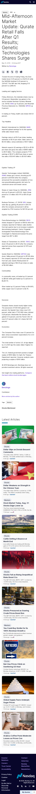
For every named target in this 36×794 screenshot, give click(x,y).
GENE (4, 175)
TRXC (28, 242)
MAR (28, 127)
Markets (5, 12)
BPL (24, 202)
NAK (11, 104)
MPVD (28, 106)
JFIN (29, 190)
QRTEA (23, 254)
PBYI (28, 220)
